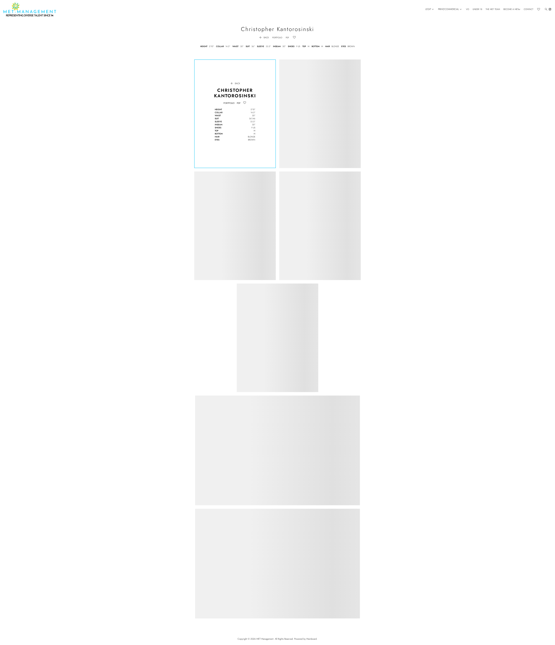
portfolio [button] (277, 38)
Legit (430, 9)
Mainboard (311, 639)
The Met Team (493, 9)
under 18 (477, 9)
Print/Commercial (450, 9)
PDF (287, 38)
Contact (528, 9)
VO (467, 9)
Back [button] (264, 38)
